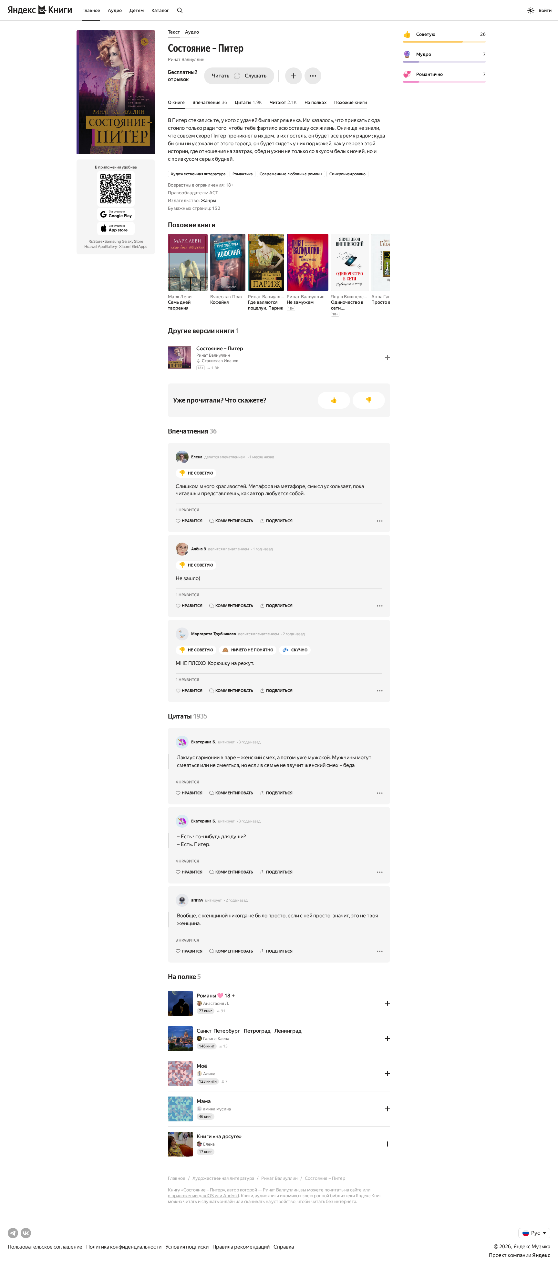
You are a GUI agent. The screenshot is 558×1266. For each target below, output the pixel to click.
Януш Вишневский (351, 296)
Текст (174, 32)
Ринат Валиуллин (186, 59)
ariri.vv (197, 900)
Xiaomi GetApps (133, 246)
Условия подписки (187, 1247)
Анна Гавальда (387, 296)
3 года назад (250, 742)
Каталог (160, 10)
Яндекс (541, 1255)
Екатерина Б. (203, 742)
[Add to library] (387, 357)
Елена (196, 457)
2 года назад (294, 634)
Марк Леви (180, 296)
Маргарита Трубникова (213, 634)
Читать (220, 76)
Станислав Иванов (220, 360)
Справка (284, 1247)
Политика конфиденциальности (123, 1247)
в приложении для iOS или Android (203, 1195)
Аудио (115, 10)
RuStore (95, 241)
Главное (91, 10)
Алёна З (198, 549)
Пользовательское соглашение (45, 1247)
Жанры (208, 200)
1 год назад (263, 549)
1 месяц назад (261, 457)
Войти (545, 10)
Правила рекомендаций (241, 1247)
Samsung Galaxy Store (124, 241)
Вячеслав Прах (226, 296)
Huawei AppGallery (100, 246)
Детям (136, 10)
